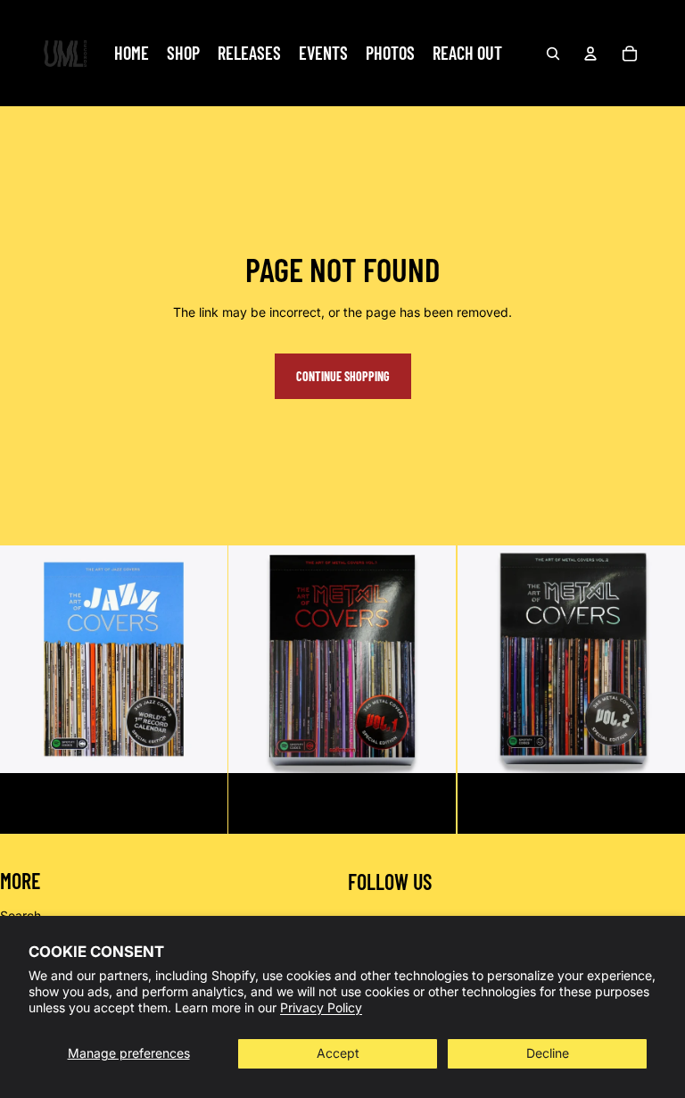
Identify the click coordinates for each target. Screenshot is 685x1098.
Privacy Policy (321, 1007)
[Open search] (553, 53)
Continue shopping (343, 376)
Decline (547, 1053)
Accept (338, 1053)
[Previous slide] (255, 659)
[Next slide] (430, 659)
